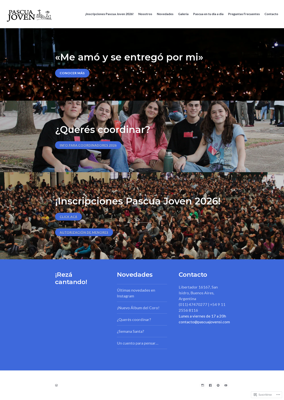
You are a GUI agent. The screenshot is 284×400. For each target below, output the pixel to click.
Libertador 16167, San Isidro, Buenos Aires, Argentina (198, 293)
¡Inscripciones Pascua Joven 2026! (109, 14)
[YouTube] (226, 385)
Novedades (165, 14)
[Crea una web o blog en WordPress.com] (56, 385)
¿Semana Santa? (130, 331)
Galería (183, 14)
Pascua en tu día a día (208, 14)
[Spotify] (218, 385)
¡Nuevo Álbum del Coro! (138, 307)
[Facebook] (210, 385)
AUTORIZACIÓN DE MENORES (84, 232)
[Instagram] (203, 385)
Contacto (271, 14)
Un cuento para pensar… (137, 343)
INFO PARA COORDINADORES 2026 (88, 145)
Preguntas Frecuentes (244, 14)
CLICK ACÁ (68, 216)
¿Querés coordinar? (134, 319)
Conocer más (72, 73)
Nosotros (145, 14)
